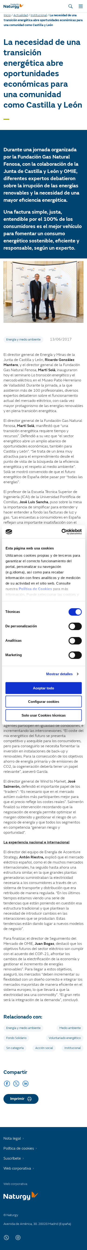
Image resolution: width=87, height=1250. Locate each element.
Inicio (7, 15)
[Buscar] (70, 6)
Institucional (39, 15)
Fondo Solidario (16, 1038)
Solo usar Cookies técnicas (44, 715)
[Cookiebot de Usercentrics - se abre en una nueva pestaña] (62, 532)
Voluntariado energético (65, 1038)
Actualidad (20, 15)
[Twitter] (16, 1083)
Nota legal (12, 1138)
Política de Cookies (35, 589)
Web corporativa (17, 1168)
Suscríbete (12, 1158)
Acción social (44, 1048)
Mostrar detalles (59, 674)
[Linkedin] (25, 1083)
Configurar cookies (43, 702)
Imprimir (17, 1098)
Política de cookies (18, 1148)
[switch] (75, 626)
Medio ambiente (70, 1028)
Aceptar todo (43, 688)
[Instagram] (18, 1237)
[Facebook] (6, 1083)
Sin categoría (15, 1048)
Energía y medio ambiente (23, 339)
